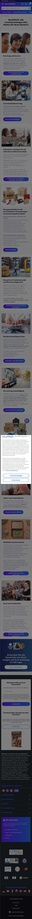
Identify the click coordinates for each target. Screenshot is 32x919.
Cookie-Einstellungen (16, 475)
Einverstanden (16, 480)
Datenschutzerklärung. (12, 470)
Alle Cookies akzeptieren (21, 436)
